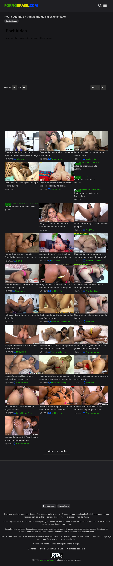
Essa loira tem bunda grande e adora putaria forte (88, 286)
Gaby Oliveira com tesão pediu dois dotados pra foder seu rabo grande (56, 286)
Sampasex (20, 291)
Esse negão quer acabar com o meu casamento (56, 154)
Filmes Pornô (63, 506)
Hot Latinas (56, 260)
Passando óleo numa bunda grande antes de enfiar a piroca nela (56, 347)
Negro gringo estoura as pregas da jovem (90, 316)
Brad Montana (92, 352)
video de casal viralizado (85, 166)
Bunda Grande (11, 21)
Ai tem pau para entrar (84, 179)
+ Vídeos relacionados (56, 451)
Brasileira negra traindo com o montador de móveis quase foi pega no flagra (21, 154)
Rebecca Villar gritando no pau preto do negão (22, 316)
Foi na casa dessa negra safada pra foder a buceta (21, 184)
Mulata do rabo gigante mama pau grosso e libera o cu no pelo (90, 347)
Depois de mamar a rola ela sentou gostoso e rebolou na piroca (55, 184)
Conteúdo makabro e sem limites (20, 206)
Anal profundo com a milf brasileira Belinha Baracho (21, 347)
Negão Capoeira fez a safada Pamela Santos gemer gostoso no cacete (20, 256)
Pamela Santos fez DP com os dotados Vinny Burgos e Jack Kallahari (88, 408)
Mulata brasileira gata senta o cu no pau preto (91, 225)
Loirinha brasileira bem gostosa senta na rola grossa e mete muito (55, 377)
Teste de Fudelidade (60, 321)
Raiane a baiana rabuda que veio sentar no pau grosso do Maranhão (90, 255)
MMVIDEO (21, 352)
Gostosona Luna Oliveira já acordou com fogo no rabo (56, 316)
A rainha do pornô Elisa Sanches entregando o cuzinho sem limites (55, 255)
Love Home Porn (24, 413)
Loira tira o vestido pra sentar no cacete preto (89, 154)
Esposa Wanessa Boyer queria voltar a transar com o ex (19, 377)
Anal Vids (90, 230)
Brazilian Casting (93, 260)
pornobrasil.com (47, 560)
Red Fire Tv (56, 291)
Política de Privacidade (51, 549)
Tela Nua (20, 159)
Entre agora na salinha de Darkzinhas (86, 194)
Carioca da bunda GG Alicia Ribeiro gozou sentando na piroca (21, 438)
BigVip (19, 261)
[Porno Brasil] (21, 6)
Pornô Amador (49, 506)
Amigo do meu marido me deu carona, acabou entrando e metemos (53, 225)
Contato (32, 549)
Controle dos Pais (76, 549)
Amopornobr (57, 159)
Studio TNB (91, 159)
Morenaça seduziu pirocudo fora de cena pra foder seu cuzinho (56, 408)
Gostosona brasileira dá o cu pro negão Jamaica (20, 408)
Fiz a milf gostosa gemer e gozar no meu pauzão (91, 377)
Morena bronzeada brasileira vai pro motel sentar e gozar (22, 286)
